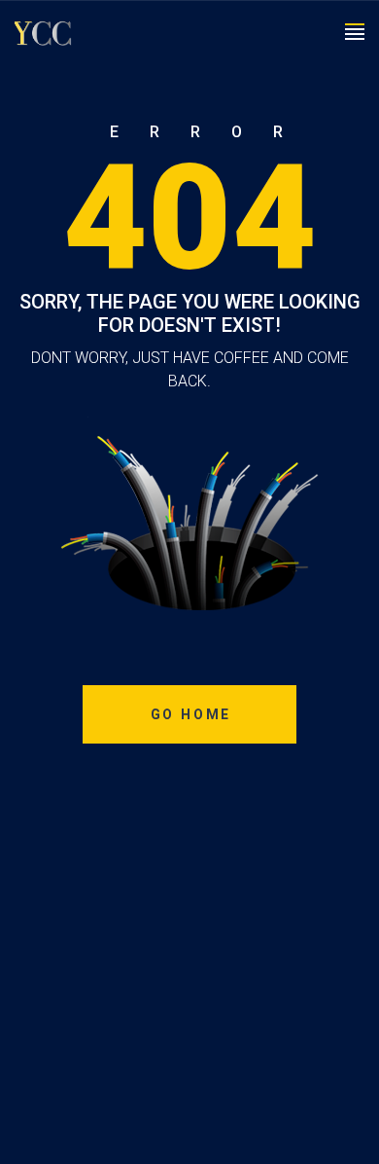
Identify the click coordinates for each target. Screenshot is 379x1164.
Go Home (191, 714)
